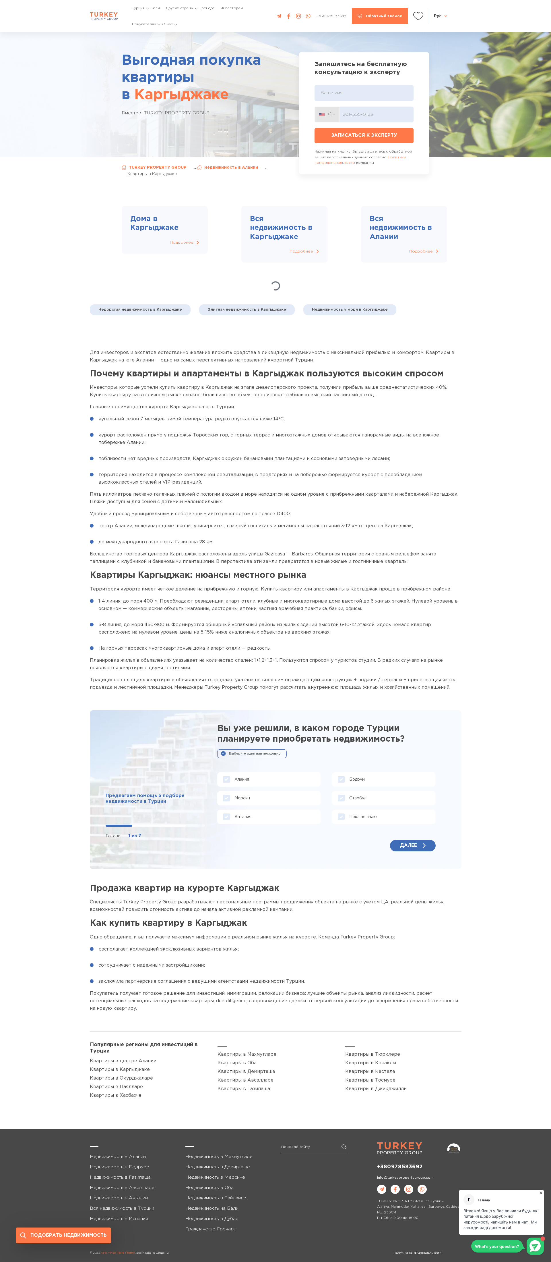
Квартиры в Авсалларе (245, 1080)
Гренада (206, 8)
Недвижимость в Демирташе (217, 1167)
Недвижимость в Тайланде (215, 1198)
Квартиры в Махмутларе (247, 1054)
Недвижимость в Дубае (211, 1219)
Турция (138, 8)
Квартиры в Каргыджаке (120, 1069)
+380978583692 (400, 1167)
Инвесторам (231, 8)
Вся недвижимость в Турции (122, 1208)
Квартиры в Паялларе (116, 1087)
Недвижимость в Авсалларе (122, 1188)
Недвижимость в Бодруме (119, 1167)
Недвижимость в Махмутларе (219, 1157)
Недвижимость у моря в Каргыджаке (350, 309)
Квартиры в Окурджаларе (121, 1078)
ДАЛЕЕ (408, 845)
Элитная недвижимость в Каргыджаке (247, 309)
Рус (437, 16)
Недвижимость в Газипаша (120, 1177)
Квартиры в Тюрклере (372, 1054)
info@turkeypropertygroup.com (405, 1177)
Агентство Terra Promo (118, 1253)
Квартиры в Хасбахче (115, 1095)
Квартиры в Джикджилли (376, 1089)
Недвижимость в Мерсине (215, 1177)
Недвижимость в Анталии (119, 1198)
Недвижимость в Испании (119, 1219)
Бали (155, 8)
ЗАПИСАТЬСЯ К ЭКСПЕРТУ (364, 135)
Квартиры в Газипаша (244, 1089)
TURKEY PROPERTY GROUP (158, 167)
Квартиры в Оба (237, 1063)
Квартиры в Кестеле (370, 1071)
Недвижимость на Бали (211, 1208)
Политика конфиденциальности (417, 1253)
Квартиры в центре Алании (123, 1061)
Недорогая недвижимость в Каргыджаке (140, 309)
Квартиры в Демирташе (246, 1071)
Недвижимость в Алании (231, 167)
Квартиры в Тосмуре (370, 1080)
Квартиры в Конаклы (370, 1063)
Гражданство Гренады (210, 1229)
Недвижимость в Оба (209, 1188)
